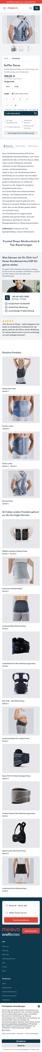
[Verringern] (6, 105)
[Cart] (31, 8)
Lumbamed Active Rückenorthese (14, 888)
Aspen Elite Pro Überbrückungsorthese (16, 776)
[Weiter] (36, 29)
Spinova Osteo (7, 501)
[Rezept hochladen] (36, 8)
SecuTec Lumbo (7, 426)
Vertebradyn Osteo (9, 388)
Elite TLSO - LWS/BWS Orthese (13, 701)
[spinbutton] (11, 105)
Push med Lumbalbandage (12, 588)
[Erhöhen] (15, 105)
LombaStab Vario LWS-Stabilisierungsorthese (19, 663)
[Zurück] (6, 29)
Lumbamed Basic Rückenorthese (14, 626)
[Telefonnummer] (7, 297)
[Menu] (4, 8)
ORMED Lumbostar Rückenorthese (14, 551)
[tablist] (21, 146)
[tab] (9, 146)
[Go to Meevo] (13, 8)
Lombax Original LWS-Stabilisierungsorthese (18, 813)
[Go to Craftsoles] (11, 934)
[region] (21, 29)
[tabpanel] (21, 193)
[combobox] (21, 905)
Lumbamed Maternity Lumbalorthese (15, 738)
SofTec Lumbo (7, 463)
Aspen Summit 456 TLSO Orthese (14, 851)
